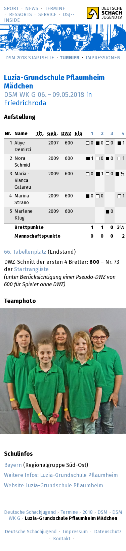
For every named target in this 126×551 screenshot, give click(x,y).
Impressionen (103, 58)
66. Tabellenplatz (25, 252)
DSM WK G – (44, 94)
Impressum (75, 532)
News (31, 8)
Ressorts (20, 14)
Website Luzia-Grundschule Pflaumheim (53, 485)
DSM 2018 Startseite (29, 58)
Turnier (69, 58)
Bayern (13, 465)
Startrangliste (31, 269)
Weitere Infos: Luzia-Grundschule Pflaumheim (61, 475)
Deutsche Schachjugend (30, 512)
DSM (102, 512)
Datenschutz (108, 532)
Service (47, 14)
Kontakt (62, 539)
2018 (88, 512)
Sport (11, 8)
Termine (55, 8)
